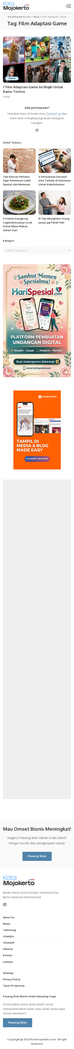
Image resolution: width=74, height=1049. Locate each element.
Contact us (53, 114)
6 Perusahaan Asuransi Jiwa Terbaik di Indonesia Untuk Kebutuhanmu (54, 180)
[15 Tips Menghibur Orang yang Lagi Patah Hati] (54, 202)
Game (11, 78)
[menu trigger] (68, 6)
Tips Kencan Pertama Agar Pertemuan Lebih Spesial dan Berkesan (17, 180)
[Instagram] (37, 130)
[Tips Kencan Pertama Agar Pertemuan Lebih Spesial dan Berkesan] (19, 160)
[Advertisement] (37, 639)
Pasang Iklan (37, 856)
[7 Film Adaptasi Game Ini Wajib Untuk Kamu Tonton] (37, 60)
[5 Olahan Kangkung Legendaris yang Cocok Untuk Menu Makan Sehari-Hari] (19, 202)
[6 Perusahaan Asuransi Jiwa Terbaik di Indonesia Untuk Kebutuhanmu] (54, 160)
